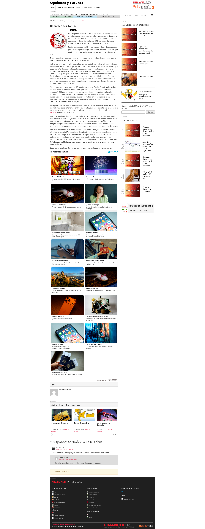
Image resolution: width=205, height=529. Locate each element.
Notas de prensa (87, 7)
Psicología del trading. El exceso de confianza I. (148, 175)
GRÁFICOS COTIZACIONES (85, 17)
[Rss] (153, 7)
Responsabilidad (70, 524)
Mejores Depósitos (58, 518)
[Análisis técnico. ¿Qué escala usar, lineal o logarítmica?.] (132, 145)
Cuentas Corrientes (58, 515)
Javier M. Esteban (81, 21)
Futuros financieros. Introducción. (147, 77)
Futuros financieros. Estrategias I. (147, 62)
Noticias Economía (93, 492)
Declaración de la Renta (95, 500)
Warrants (91, 502)
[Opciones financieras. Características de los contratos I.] (129, 49)
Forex (90, 517)
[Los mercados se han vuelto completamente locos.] (129, 95)
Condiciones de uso (58, 524)
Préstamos (56, 507)
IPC (54, 492)
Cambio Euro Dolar (93, 508)
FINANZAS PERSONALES (108, 17)
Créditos (55, 505)
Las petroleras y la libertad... (80, 423)
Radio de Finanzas (128, 499)
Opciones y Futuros (66, 2)
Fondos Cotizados (58, 500)
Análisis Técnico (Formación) (65, 7)
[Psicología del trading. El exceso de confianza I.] (132, 175)
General (53, 21)
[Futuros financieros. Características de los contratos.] (129, 34)
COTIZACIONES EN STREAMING (61, 17)
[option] (88, 14)
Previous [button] (53, 435)
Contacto (97, 7)
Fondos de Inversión (59, 502)
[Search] (152, 15)
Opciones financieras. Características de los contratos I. (146, 49)
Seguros (55, 510)
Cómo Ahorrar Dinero (94, 505)
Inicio (52, 7)
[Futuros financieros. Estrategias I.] (129, 65)
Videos (78, 7)
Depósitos (56, 497)
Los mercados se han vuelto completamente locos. (145, 94)
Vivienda (91, 497)
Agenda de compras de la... (106, 422)
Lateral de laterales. (58, 422)
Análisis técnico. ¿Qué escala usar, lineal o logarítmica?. (148, 146)
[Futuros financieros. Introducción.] (129, 80)
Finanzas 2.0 (126, 492)
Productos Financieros (59, 494)
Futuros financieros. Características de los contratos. (147, 33)
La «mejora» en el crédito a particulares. (75, 14)
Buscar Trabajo (92, 494)
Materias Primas (92, 515)
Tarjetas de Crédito (58, 513)
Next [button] (115, 435)
